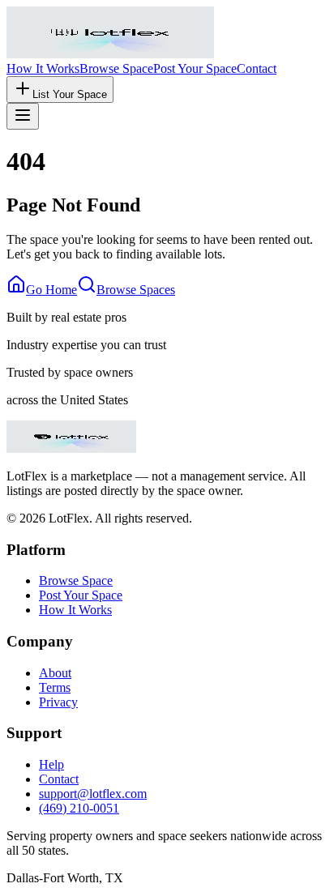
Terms (55, 687)
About (55, 673)
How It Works (42, 68)
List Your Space (69, 94)
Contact (256, 68)
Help (51, 764)
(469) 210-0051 (79, 808)
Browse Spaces (135, 290)
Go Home (51, 290)
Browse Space (116, 68)
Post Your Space (195, 68)
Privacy (58, 702)
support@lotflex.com (93, 793)
